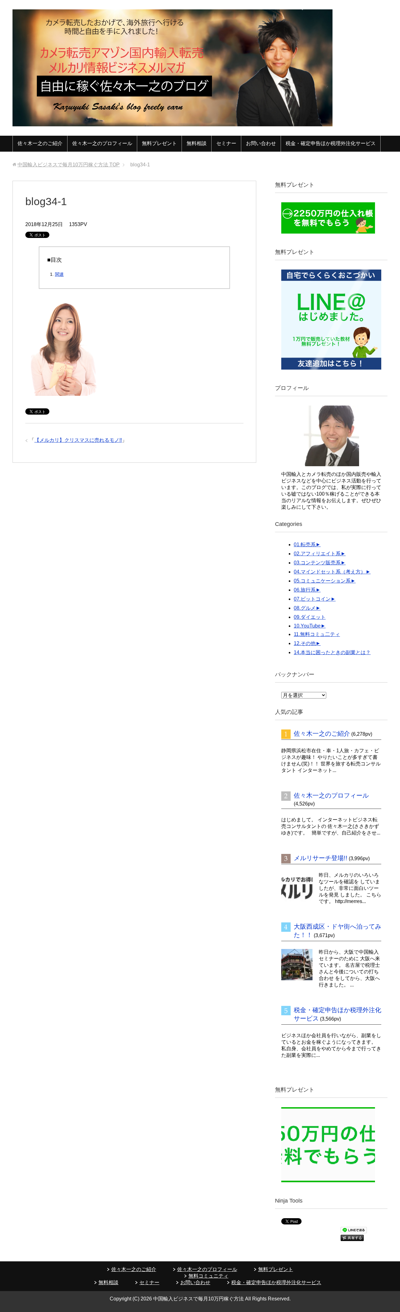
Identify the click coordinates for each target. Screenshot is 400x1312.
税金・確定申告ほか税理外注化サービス (331, 143)
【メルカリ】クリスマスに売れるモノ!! (78, 440)
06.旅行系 (305, 590)
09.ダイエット (310, 617)
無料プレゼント (159, 143)
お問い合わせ (261, 143)
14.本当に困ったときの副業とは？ (332, 652)
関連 (59, 274)
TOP (69, 164)
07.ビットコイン (312, 599)
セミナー (226, 143)
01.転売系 (305, 544)
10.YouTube (307, 625)
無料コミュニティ (208, 1276)
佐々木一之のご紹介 (40, 143)
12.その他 (305, 643)
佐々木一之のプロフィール (102, 143)
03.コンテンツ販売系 (317, 562)
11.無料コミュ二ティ (317, 634)
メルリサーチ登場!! (321, 858)
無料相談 (197, 143)
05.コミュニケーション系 (322, 580)
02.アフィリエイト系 (317, 553)
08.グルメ (305, 608)
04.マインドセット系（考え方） (330, 571)
